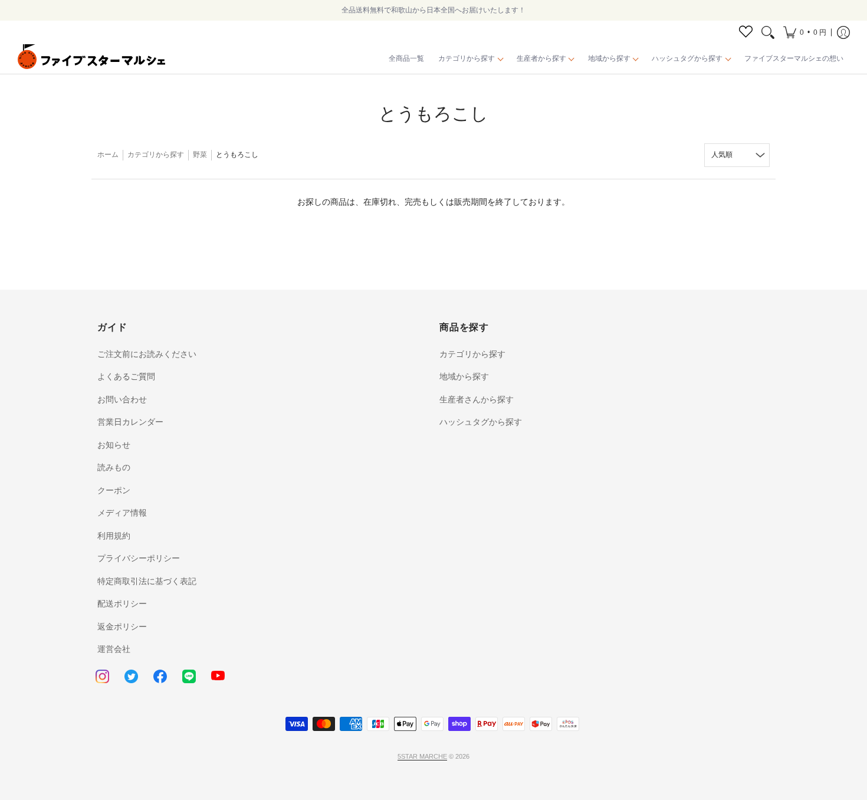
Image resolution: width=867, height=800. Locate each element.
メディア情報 (122, 512)
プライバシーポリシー (138, 558)
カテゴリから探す (155, 154)
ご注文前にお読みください (146, 354)
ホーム (108, 154)
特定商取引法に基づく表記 (146, 581)
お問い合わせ (122, 399)
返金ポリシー (122, 626)
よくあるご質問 (126, 376)
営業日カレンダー (130, 422)
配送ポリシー (122, 603)
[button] (805, 32)
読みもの (113, 467)
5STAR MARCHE (422, 756)
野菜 (200, 154)
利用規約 (113, 535)
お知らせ (113, 445)
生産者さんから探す (476, 399)
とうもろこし (237, 154)
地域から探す (464, 376)
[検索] (768, 32)
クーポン (113, 490)
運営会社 (113, 649)
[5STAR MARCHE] (91, 59)
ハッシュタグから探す (480, 422)
